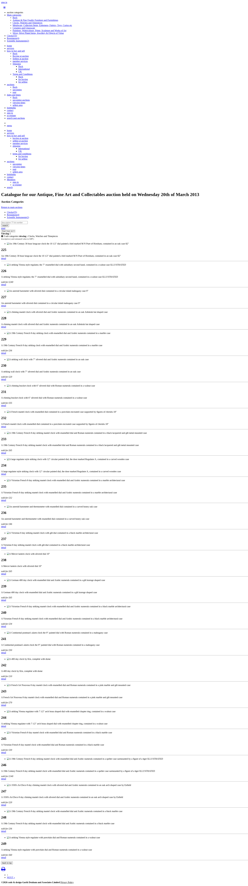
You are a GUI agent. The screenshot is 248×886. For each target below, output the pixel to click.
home (9, 46)
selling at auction (20, 141)
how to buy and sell (16, 51)
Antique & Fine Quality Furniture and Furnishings (35, 20)
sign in (4, 2)
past (14, 92)
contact (10, 110)
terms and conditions (22, 154)
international (24, 148)
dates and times (14, 95)
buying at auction (20, 138)
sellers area (18, 105)
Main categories (14, 15)
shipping (16, 146)
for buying (23, 79)
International (24, 69)
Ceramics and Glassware (24, 28)
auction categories (15, 12)
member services (20, 61)
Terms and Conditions (23, 74)
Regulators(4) (13, 38)
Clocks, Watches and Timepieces (27, 23)
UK (20, 71)
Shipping (17, 64)
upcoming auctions (21, 100)
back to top (7, 863)
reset (3, 228)
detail (3, 258)
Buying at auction (21, 56)
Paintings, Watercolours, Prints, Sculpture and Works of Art (39, 30)
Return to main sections (11, 207)
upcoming (17, 89)
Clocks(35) (12, 35)
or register (11, 115)
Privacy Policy (67, 882)
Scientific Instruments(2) (18, 41)
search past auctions (16, 118)
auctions (10, 84)
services (10, 48)
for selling (22, 82)
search (10, 187)
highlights (11, 108)
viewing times (19, 102)
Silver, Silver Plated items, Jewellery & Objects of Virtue (38, 33)
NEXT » (11, 877)
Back (15, 17)
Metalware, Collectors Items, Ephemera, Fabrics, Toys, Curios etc (42, 25)
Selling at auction (20, 58)
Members (11, 179)
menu (9, 125)
